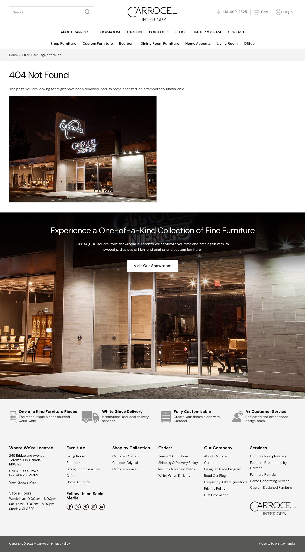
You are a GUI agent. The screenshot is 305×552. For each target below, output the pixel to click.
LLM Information (216, 495)
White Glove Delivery (174, 475)
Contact (236, 32)
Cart (264, 11)
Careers (134, 32)
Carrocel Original (125, 463)
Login (287, 11)
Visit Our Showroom (152, 265)
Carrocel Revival (124, 469)
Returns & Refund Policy (176, 469)
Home (13, 55)
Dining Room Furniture (160, 43)
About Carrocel (76, 32)
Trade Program (206, 32)
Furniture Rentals (263, 474)
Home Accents (198, 43)
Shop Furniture (63, 43)
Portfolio (158, 32)
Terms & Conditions (173, 456)
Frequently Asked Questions (225, 482)
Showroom (109, 32)
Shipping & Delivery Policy (178, 463)
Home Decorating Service (270, 481)
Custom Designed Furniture (271, 487)
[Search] (88, 12)
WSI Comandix (285, 544)
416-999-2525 (234, 11)
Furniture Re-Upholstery (268, 456)
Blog (180, 32)
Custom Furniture (97, 43)
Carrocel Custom (125, 456)
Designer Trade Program (222, 469)
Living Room (227, 43)
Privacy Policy (214, 488)
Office (249, 43)
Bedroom (126, 43)
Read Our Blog (215, 475)
